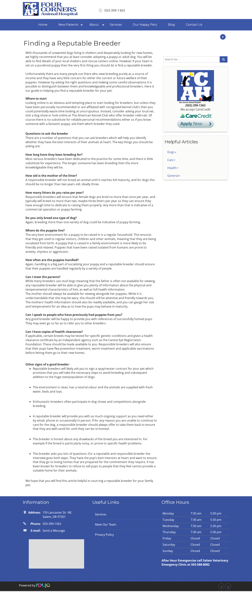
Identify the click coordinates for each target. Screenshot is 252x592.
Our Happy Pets (145, 24)
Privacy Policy (104, 535)
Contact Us (194, 24)
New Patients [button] (68, 24)
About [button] (94, 24)
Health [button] (172, 168)
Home (42, 24)
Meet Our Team (105, 524)
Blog (171, 24)
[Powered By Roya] (43, 585)
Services (116, 24)
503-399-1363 (114, 10)
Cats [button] (170, 160)
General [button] (172, 176)
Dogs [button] (171, 152)
